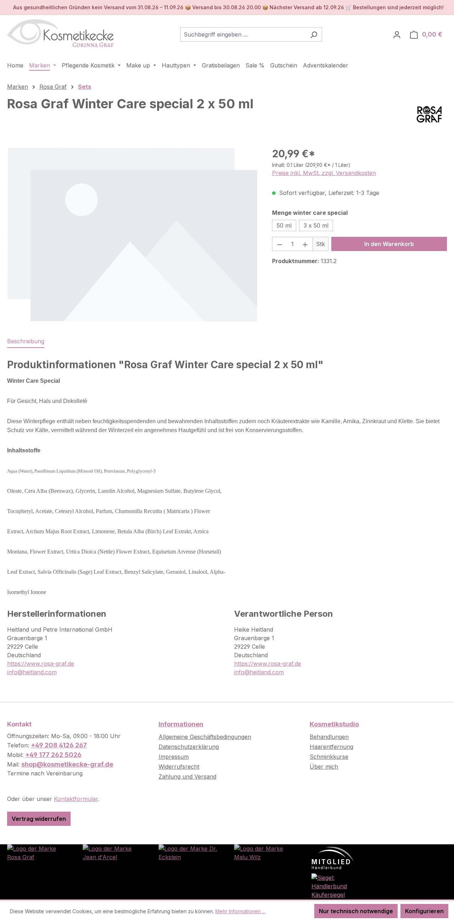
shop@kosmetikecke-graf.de (67, 764)
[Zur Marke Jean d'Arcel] (113, 852)
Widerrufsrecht (179, 766)
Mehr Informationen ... (240, 911)
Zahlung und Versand (187, 776)
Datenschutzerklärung (189, 746)
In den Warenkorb (389, 243)
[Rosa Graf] (429, 114)
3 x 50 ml (316, 225)
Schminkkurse (329, 756)
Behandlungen (329, 736)
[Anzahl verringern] (279, 244)
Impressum (174, 756)
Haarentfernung (331, 746)
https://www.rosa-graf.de (40, 663)
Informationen (181, 724)
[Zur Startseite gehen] (60, 33)
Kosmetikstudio (334, 724)
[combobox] (243, 34)
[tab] (25, 341)
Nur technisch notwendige (356, 911)
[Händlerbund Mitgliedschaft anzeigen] (333, 857)
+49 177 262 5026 (53, 754)
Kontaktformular (76, 798)
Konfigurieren (424, 911)
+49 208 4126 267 (59, 745)
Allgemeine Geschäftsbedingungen (205, 736)
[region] (132, 234)
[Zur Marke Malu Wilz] (264, 852)
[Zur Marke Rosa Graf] (37, 852)
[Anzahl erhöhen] (305, 244)
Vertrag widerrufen (39, 818)
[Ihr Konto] (396, 34)
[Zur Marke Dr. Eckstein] (189, 852)
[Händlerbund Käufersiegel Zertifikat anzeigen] (340, 885)
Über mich (324, 766)
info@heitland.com (32, 672)
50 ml (284, 225)
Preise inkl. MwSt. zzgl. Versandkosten (324, 172)
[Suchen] (313, 34)
